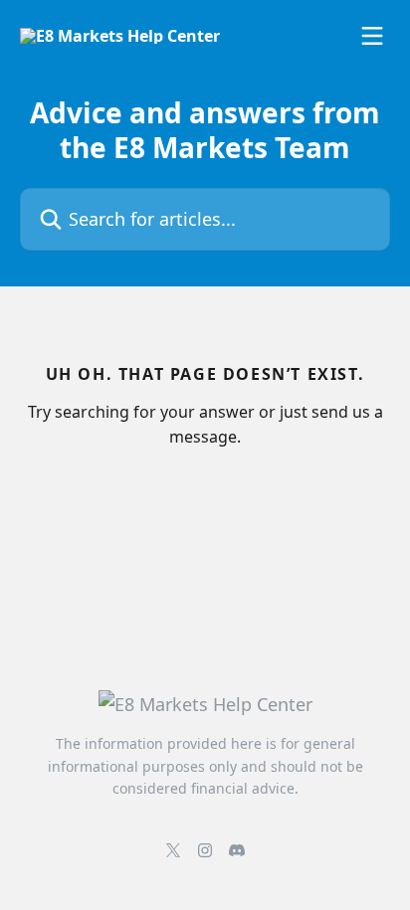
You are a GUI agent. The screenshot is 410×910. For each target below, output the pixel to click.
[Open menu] (372, 36)
